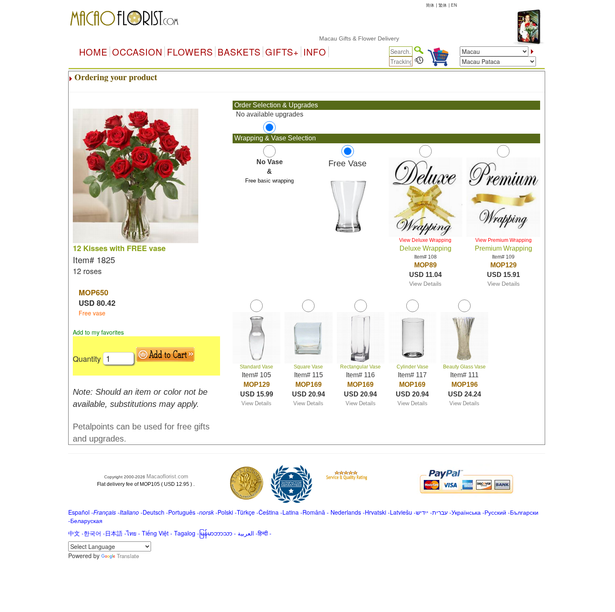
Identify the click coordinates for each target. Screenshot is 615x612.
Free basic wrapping (269, 181)
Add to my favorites (98, 332)
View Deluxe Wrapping (425, 240)
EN (454, 5)
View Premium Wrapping (503, 240)
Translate (128, 556)
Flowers (190, 51)
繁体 (442, 5)
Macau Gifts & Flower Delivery (349, 38)
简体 (430, 5)
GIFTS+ (282, 51)
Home (93, 51)
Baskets (239, 51)
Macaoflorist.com (167, 476)
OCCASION (137, 51)
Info (314, 51)
